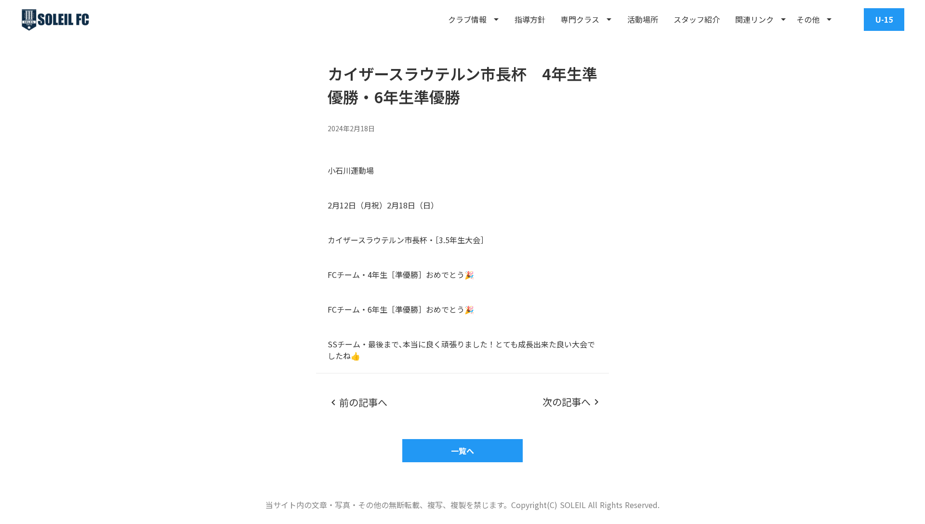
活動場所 (642, 19)
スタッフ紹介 (697, 19)
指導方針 (530, 19)
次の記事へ (566, 402)
